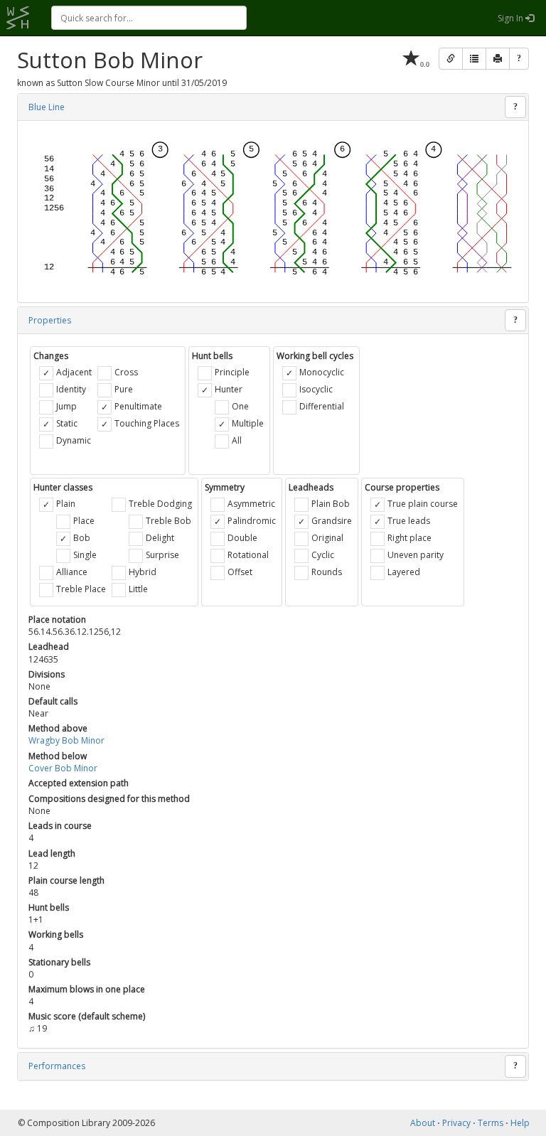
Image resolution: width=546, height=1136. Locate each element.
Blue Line (46, 107)
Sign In (511, 18)
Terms (490, 1123)
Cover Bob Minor (62, 768)
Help (520, 1123)
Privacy (456, 1123)
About (422, 1123)
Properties (49, 320)
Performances (56, 1066)
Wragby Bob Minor (66, 740)
